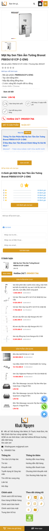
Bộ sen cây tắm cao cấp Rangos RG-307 (27, 317)
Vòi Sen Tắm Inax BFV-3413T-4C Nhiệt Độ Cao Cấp (29, 298)
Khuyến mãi (6, 467)
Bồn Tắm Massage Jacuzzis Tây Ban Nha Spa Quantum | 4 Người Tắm (29, 394)
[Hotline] (44, 408)
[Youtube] (41, 497)
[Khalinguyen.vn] (4, 3)
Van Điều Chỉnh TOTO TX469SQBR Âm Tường (29, 364)
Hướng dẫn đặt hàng (34, 463)
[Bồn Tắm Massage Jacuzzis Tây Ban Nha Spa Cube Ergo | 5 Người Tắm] (6, 386)
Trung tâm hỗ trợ (8, 512)
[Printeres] (28, 503)
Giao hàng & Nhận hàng (11, 500)
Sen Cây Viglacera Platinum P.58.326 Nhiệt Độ (30, 374)
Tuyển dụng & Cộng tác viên (11, 472)
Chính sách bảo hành (10, 504)
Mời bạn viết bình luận (9, 71)
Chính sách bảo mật (9, 508)
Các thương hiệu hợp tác (36, 475)
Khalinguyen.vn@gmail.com (16, 446)
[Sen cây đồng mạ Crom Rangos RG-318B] (6, 339)
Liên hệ (4, 482)
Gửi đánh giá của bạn (24, 205)
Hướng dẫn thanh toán (35, 467)
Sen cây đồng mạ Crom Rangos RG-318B (28, 336)
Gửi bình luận (24, 250)
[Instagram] (34, 503)
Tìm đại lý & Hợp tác (10, 459)
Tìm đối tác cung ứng (10, 478)
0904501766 (9, 450)
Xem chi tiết (8, 92)
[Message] (44, 415)
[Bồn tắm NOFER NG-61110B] (6, 357)
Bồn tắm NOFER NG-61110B (23, 354)
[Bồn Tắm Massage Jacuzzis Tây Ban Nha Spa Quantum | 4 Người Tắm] (6, 396)
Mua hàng (7, 273)
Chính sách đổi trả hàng (11, 496)
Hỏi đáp (4, 486)
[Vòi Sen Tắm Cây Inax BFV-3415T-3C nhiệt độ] (6, 310)
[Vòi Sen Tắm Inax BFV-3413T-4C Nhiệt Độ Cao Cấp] (6, 300)
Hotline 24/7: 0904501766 (20, 118)
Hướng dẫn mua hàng (35, 459)
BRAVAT (42, 64)
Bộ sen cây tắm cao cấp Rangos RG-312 (27, 326)
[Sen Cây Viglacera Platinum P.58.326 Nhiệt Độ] (6, 376)
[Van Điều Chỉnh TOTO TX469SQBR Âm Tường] (6, 367)
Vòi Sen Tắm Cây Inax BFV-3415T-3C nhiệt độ (29, 307)
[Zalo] (35, 497)
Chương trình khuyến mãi (36, 471)
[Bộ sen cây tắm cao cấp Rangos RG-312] (6, 329)
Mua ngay (38, 528)
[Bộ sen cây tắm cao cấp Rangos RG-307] (6, 320)
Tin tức (4, 463)
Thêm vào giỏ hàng (14, 528)
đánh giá (42, 190)
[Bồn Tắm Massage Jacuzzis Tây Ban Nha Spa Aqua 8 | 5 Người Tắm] (6, 406)
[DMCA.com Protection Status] (37, 517)
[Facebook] (28, 497)
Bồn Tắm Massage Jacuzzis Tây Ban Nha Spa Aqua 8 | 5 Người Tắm (29, 404)
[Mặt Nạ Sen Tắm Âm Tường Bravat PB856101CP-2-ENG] (6, 266)
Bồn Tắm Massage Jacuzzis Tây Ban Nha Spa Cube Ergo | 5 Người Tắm (29, 385)
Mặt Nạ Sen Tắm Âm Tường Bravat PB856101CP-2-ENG (26, 264)
